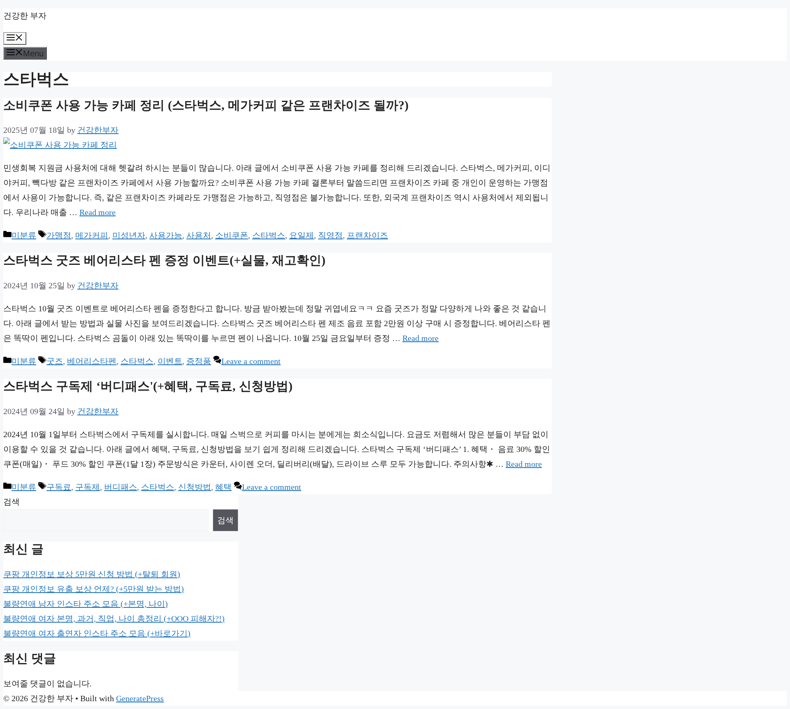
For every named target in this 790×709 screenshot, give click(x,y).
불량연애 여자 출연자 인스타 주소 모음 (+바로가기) (97, 633)
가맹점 (58, 235)
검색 (11, 501)
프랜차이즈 (367, 235)
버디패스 (120, 486)
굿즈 (54, 361)
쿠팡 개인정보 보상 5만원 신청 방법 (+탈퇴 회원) (91, 574)
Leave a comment (251, 361)
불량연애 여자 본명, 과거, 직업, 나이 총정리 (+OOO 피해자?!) (114, 618)
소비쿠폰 (231, 235)
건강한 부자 (24, 15)
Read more (97, 212)
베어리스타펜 (91, 361)
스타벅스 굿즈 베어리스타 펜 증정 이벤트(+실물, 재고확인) (164, 260)
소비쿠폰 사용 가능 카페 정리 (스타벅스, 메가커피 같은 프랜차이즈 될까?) (206, 105)
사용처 (198, 235)
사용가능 (165, 235)
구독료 (58, 486)
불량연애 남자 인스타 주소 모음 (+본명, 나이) (85, 603)
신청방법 (194, 486)
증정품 (198, 361)
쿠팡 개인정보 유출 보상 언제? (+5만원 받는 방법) (93, 588)
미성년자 (128, 235)
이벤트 (170, 361)
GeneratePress (140, 698)
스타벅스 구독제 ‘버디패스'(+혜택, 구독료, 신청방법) (148, 386)
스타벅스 (268, 235)
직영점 (330, 235)
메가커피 (91, 235)
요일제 (301, 235)
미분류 (24, 235)
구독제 (87, 486)
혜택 (223, 486)
